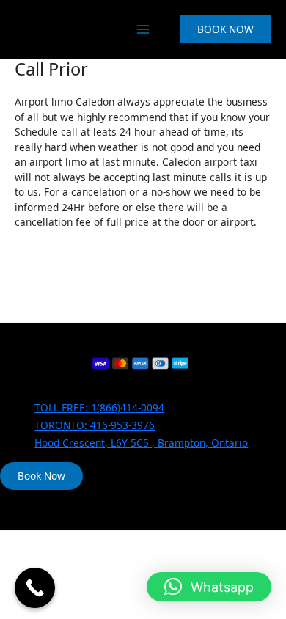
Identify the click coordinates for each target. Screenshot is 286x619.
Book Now (41, 476)
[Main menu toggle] (142, 29)
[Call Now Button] (35, 588)
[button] (225, 29)
